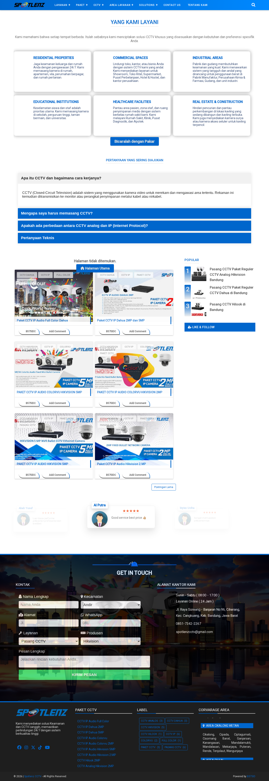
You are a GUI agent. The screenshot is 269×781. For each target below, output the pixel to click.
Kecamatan (93, 596)
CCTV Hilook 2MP (88, 760)
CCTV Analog (149, 720)
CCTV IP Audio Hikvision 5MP (96, 749)
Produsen (94, 633)
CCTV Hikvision (29, 346)
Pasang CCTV (28, 425)
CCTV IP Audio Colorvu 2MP (95, 743)
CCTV (97, 5)
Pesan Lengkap (32, 651)
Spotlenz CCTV (32, 776)
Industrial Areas (208, 58)
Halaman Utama (97, 268)
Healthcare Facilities (132, 102)
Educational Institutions (56, 102)
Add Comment (57, 331)
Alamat (29, 615)
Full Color (63, 275)
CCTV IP (45, 275)
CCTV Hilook (149, 734)
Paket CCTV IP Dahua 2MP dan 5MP (121, 320)
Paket (80, 5)
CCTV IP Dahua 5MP (90, 732)
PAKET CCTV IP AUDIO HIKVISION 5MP (42, 464)
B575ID (251, 776)
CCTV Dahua (27, 275)
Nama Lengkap (35, 596)
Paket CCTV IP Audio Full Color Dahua (42, 320)
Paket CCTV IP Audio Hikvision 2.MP (121, 464)
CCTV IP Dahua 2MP (90, 727)
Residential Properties (53, 58)
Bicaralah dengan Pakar (135, 141)
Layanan (61, 5)
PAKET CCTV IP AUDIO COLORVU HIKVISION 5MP (49, 392)
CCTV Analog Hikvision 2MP (95, 766)
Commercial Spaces (130, 58)
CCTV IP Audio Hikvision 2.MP (96, 755)
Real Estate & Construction (218, 102)
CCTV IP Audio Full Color (93, 721)
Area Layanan (120, 5)
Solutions (146, 5)
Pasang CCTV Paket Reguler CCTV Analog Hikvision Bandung (231, 274)
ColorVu (65, 346)
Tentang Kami (198, 5)
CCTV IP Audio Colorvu (92, 738)
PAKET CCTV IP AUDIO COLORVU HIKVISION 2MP (129, 392)
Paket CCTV (26, 281)
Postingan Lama (163, 487)
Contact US (172, 5)
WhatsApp (93, 615)
